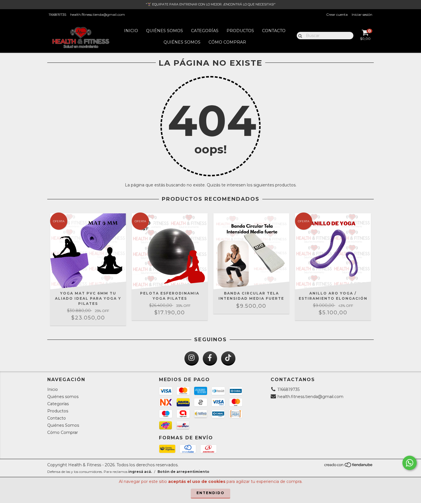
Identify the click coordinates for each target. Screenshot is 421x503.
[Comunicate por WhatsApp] (409, 463)
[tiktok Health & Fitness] (228, 358)
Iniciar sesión (362, 14)
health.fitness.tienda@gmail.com (97, 14)
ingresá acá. (140, 471)
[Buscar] (298, 35)
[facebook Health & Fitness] (210, 358)
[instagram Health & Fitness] (191, 358)
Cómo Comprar (227, 42)
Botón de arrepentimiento (183, 471)
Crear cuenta (337, 14)
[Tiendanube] (349, 466)
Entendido (210, 493)
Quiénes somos (164, 30)
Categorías (205, 30)
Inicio (131, 30)
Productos (240, 30)
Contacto (274, 30)
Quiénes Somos (182, 42)
